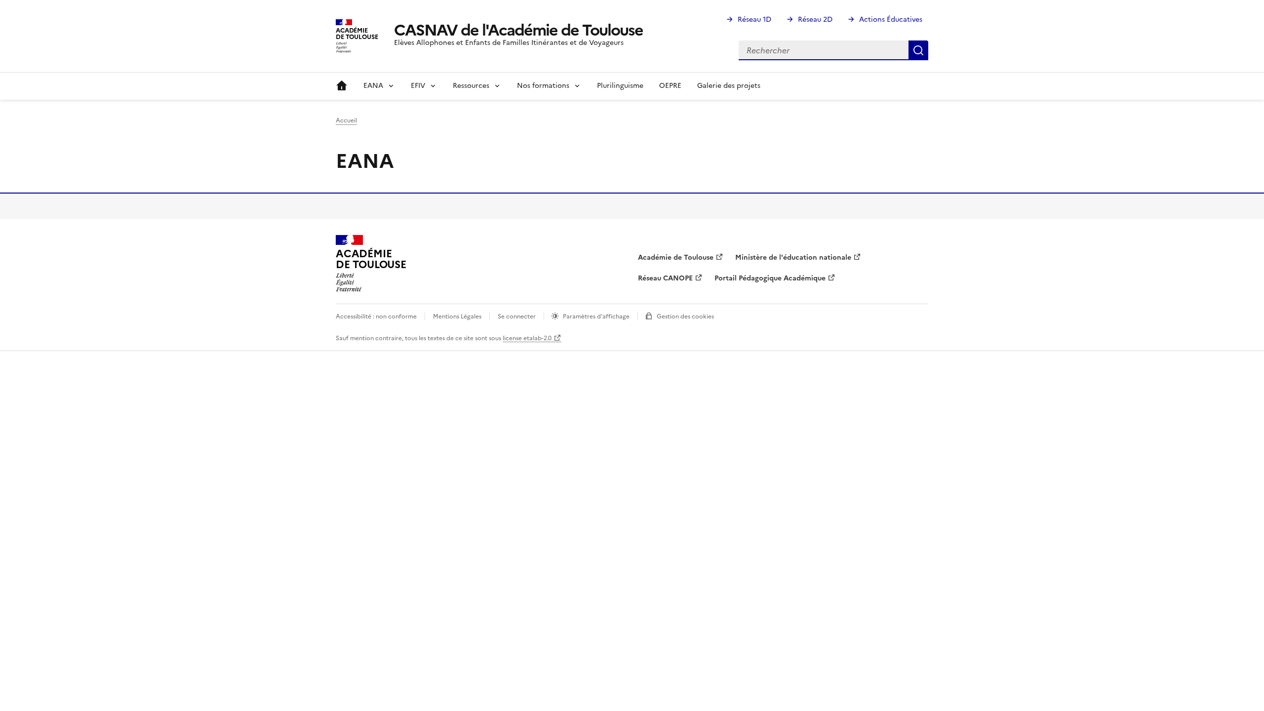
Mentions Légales (457, 316)
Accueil (342, 86)
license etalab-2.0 (527, 338)
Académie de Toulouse (675, 257)
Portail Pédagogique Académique (770, 278)
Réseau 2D (815, 19)
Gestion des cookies (685, 316)
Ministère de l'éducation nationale (793, 257)
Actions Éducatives (890, 19)
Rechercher (918, 50)
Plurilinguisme (620, 85)
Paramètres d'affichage (596, 316)
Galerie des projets (728, 85)
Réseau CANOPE (665, 278)
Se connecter (517, 316)
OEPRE (670, 85)
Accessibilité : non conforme (376, 316)
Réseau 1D (754, 19)
